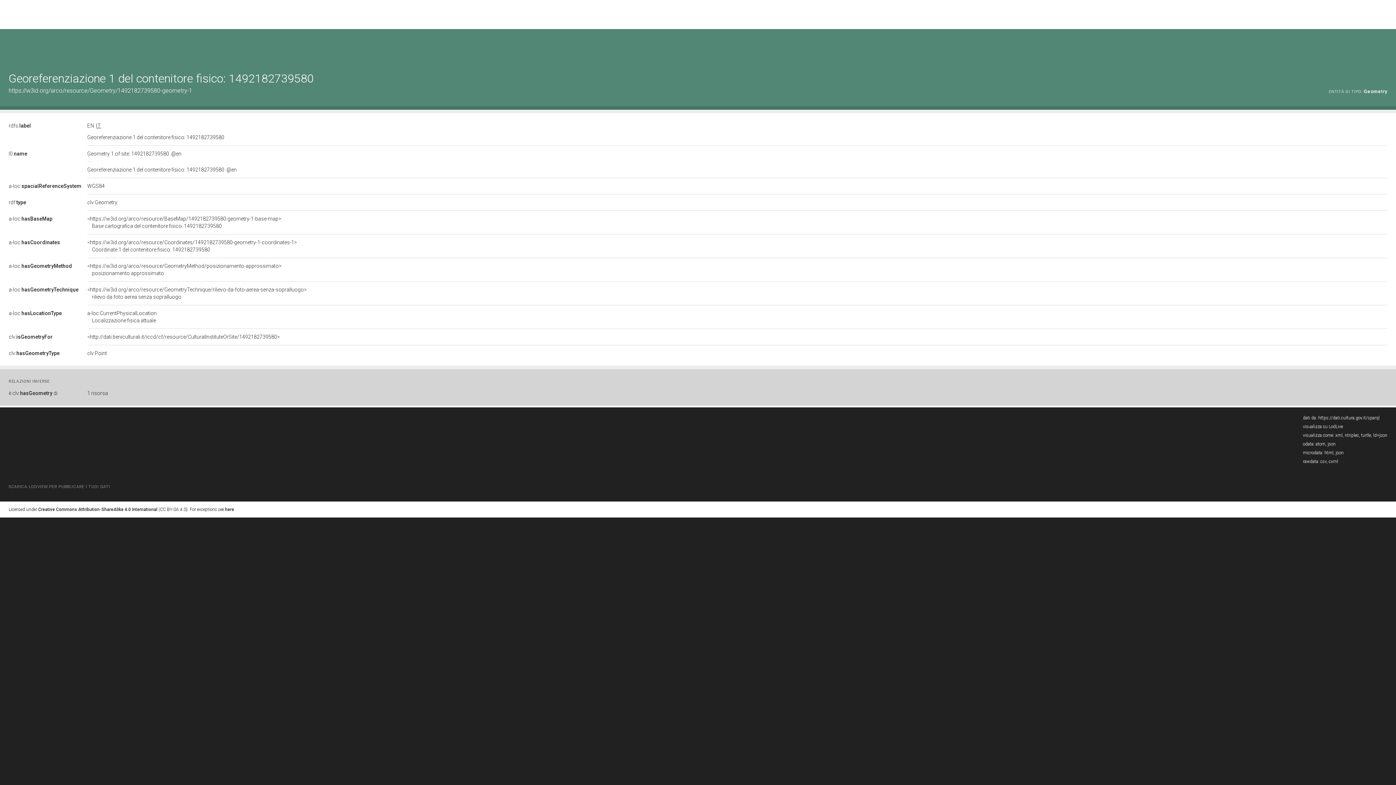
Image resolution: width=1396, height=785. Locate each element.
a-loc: (45, 186)
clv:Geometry (102, 202)
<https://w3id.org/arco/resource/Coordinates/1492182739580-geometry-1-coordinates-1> (192, 246)
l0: (18, 154)
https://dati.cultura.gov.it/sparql (1349, 417)
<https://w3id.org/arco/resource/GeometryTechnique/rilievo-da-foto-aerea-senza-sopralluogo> (197, 293)
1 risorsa (97, 393)
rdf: (17, 202)
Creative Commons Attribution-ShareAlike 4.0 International (97, 509)
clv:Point (97, 353)
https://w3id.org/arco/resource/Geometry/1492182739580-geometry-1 (100, 90)
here (229, 509)
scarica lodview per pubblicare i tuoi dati (59, 486)
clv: (31, 337)
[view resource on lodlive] (1383, 47)
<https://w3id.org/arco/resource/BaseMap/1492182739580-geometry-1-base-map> (184, 222)
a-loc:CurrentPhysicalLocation (122, 316)
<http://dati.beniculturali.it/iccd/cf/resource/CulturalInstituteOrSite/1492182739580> (183, 337)
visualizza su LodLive (1323, 426)
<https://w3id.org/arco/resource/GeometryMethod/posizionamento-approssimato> (184, 269)
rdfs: (20, 126)
